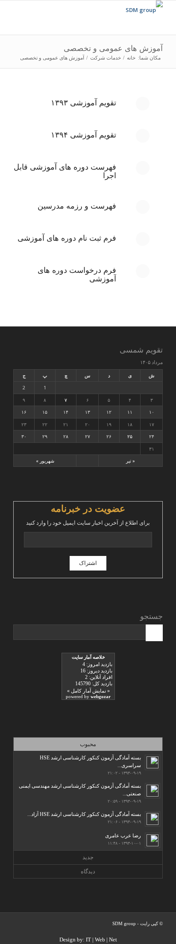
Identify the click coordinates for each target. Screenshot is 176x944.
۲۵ (129, 436)
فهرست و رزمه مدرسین (77, 206)
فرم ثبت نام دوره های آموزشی (67, 238)
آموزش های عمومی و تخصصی (113, 48)
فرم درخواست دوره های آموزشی (77, 274)
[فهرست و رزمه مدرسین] (143, 207)
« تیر (130, 460)
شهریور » (45, 460)
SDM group (124, 923)
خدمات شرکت (105, 58)
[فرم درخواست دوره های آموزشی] (143, 271)
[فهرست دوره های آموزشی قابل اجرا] (143, 168)
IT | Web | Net (101, 939)
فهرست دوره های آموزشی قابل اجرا (65, 171)
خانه (131, 58)
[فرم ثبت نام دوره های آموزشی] (143, 239)
